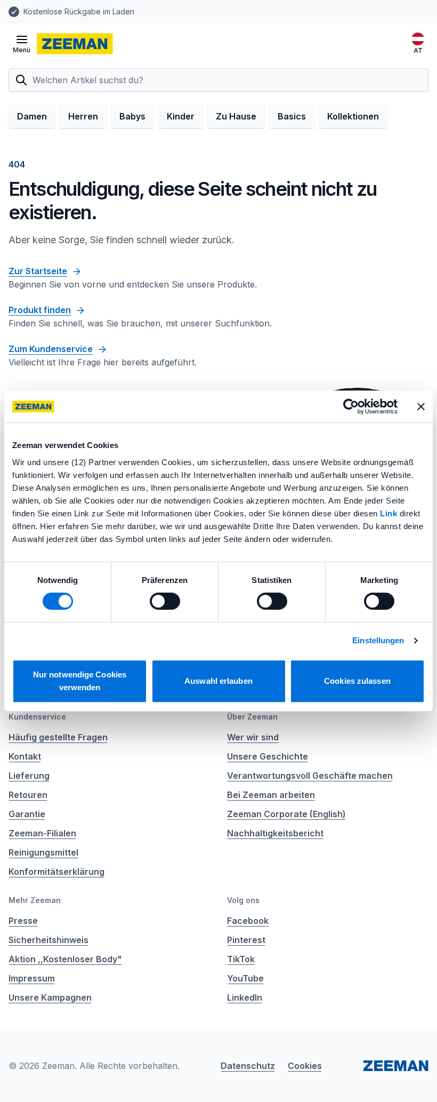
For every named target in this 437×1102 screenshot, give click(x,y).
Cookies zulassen (357, 680)
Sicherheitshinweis (48, 940)
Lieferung (29, 775)
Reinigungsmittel (43, 852)
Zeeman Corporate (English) (286, 814)
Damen (32, 116)
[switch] (165, 601)
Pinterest (246, 940)
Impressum (32, 978)
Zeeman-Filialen (42, 833)
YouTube (245, 978)
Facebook (248, 920)
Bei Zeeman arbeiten (271, 794)
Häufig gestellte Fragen (58, 737)
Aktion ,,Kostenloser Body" (65, 959)
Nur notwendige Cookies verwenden (79, 681)
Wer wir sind (253, 737)
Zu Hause (236, 116)
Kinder (181, 116)
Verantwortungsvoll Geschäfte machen (310, 775)
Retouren (28, 794)
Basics (292, 116)
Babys (132, 116)
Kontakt (25, 756)
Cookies (305, 1065)
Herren (83, 116)
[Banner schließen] (421, 406)
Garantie (27, 814)
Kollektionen (353, 116)
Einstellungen (378, 640)
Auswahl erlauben (218, 680)
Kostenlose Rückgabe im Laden (78, 11)
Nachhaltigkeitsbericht (275, 833)
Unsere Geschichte (267, 756)
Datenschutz (248, 1065)
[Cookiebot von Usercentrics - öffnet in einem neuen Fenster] (351, 406)
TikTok (241, 959)
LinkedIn (244, 997)
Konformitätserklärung (56, 871)
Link (390, 513)
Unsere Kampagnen (50, 997)
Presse (23, 920)
